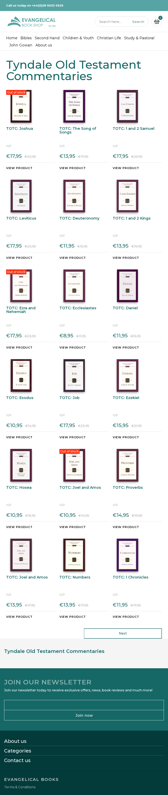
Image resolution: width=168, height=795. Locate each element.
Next (123, 633)
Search (138, 22)
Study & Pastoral (139, 38)
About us (43, 45)
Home (11, 38)
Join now (84, 715)
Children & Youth (78, 38)
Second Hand (47, 38)
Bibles (26, 38)
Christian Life (109, 38)
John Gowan (20, 45)
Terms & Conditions (19, 787)
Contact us (17, 760)
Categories (17, 750)
